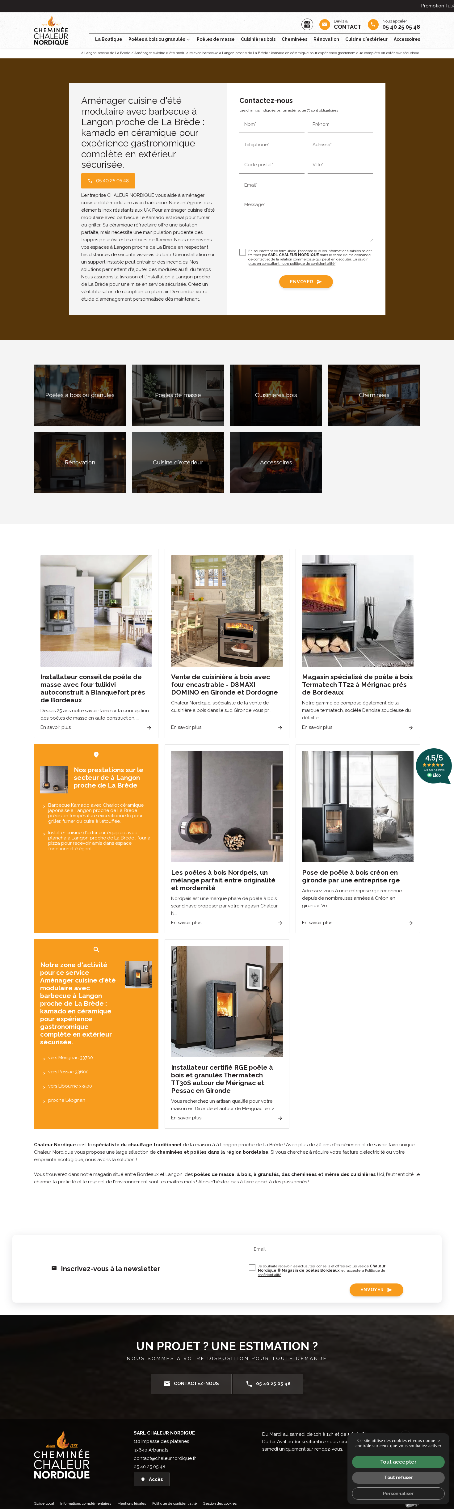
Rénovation (326, 39)
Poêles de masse (216, 39)
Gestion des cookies (220, 1503)
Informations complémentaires (85, 1504)
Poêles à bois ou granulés (156, 39)
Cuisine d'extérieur (366, 39)
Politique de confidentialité (174, 1503)
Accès (156, 1479)
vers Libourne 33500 (70, 1086)
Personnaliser (398, 1493)
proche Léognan (66, 1100)
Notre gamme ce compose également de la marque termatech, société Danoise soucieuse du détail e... (356, 710)
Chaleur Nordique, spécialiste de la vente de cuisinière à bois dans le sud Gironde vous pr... (221, 706)
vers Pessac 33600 (68, 1072)
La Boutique (108, 39)
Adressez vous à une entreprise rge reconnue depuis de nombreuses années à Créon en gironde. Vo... (352, 898)
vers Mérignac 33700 (70, 1057)
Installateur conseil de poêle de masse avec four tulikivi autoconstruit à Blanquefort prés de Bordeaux (92, 688)
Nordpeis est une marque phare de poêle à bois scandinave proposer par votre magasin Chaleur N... (224, 906)
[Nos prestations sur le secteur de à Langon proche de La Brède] (54, 779)
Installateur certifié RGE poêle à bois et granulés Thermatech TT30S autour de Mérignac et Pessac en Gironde (222, 1078)
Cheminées (294, 39)
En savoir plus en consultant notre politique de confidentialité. (308, 261)
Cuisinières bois (258, 39)
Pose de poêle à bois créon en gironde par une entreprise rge (351, 876)
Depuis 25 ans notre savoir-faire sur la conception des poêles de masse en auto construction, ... (94, 714)
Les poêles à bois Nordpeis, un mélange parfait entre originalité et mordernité (223, 880)
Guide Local (44, 1503)
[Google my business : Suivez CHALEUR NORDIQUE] (307, 24)
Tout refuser (398, 1477)
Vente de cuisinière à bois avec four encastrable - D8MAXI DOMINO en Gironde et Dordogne (224, 684)
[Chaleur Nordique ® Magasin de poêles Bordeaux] (51, 30)
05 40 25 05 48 (268, 1384)
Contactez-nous (191, 1384)
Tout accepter (398, 1462)
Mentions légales (131, 1503)
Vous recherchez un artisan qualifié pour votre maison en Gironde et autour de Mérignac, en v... (223, 1104)
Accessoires (407, 39)
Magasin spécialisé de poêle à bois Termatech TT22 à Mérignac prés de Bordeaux (357, 684)
